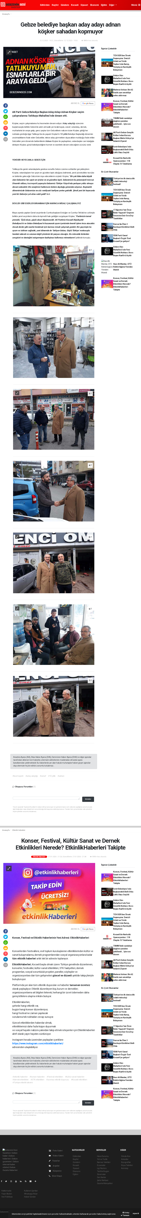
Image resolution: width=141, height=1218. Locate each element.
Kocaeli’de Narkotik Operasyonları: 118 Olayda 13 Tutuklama (122, 161)
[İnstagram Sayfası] (12, 1181)
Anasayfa (6, 14)
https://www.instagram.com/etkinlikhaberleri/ (37, 1043)
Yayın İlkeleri (6, 1194)
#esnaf (43, 776)
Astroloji (124, 1168)
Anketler (124, 1159)
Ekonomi (94, 5)
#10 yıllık (51, 776)
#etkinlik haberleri (20, 1077)
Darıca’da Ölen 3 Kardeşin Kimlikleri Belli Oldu (123, 227)
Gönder (88, 799)
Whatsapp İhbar (30, 1194)
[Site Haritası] (32, 1181)
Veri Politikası (7, 1197)
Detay (126, 1213)
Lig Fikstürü (102, 1168)
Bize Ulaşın (57, 1176)
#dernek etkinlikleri (21, 1080)
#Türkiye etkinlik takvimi (23, 1082)
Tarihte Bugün (103, 1171)
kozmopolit (32, 183)
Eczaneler (101, 1165)
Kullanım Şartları (31, 1191)
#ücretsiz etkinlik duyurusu (57, 1080)
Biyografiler (126, 1162)
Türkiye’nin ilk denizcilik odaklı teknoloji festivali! (124, 181)
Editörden (45, 5)
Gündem (65, 5)
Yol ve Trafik (102, 1159)
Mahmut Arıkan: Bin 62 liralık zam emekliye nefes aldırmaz (123, 93)
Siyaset (84, 5)
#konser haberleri (37, 1077)
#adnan (61, 776)
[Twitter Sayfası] (7, 1181)
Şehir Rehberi (102, 1180)
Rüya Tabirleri (127, 1165)
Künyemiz (56, 1171)
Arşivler (55, 1166)
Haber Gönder (30, 1197)
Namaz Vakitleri (103, 1162)
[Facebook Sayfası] (2, 1181)
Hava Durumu (103, 1156)
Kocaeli (74, 5)
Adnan (48, 141)
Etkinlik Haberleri (18, 830)
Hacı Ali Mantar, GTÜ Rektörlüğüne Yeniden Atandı (123, 267)
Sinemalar (101, 1174)
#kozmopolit (18, 776)
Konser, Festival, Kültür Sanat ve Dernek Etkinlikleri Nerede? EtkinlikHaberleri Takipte (123, 107)
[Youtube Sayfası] (17, 1181)
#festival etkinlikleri (55, 1077)
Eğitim (104, 5)
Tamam (126, 1215)
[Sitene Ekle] (36, 1181)
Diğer (112, 5)
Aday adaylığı (69, 123)
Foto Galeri (57, 1151)
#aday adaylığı (31, 776)
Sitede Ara (125, 1156)
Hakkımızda (6, 1191)
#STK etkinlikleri (37, 1080)
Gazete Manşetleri (105, 1183)
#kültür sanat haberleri (74, 1077)
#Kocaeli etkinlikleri (79, 1080)
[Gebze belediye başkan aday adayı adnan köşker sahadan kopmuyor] (49, 72)
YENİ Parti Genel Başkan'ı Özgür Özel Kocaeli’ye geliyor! (122, 238)
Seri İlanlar (101, 1177)
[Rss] (27, 1181)
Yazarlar (56, 1161)
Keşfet (55, 5)
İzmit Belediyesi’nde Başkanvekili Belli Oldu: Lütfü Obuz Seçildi (123, 150)
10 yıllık (64, 134)
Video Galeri (57, 1156)
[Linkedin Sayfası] (22, 1181)
